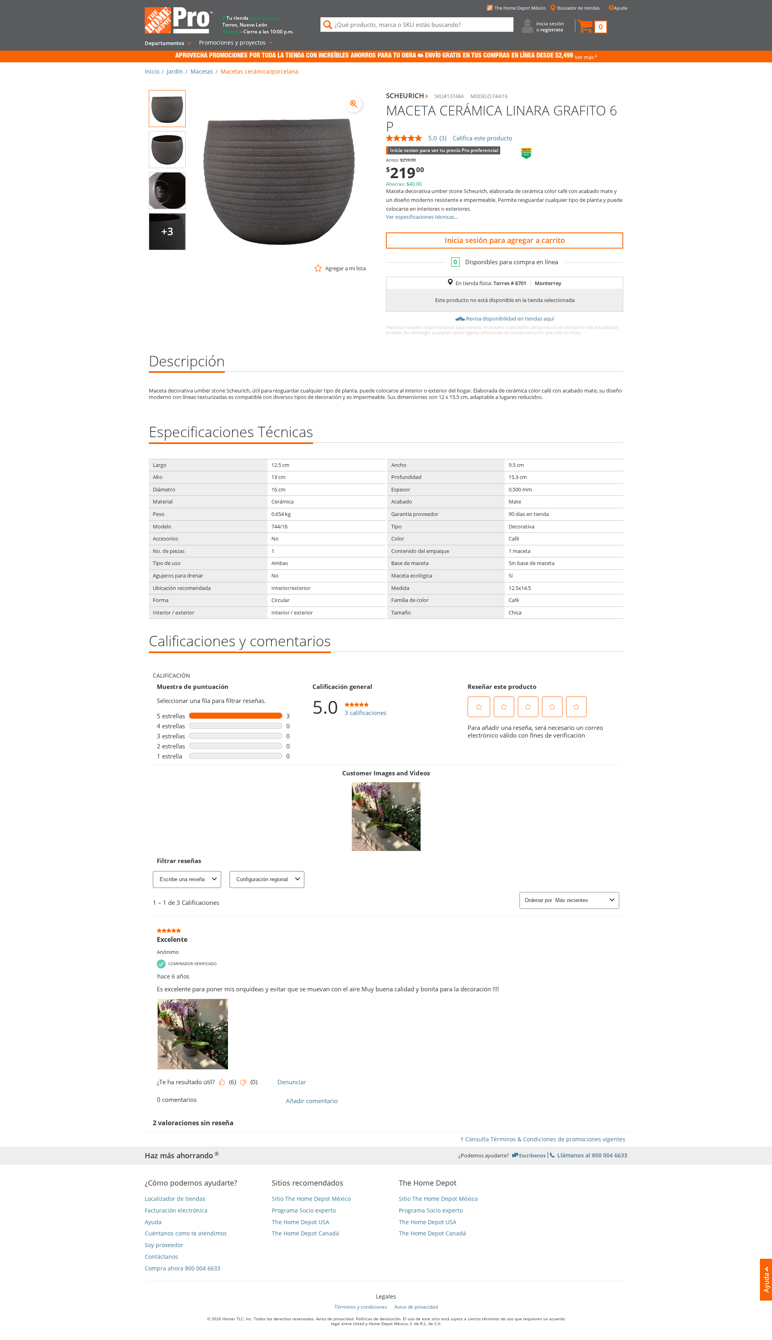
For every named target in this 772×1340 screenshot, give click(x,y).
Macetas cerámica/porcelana (259, 71)
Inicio (152, 71)
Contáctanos (161, 1257)
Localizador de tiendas (175, 1199)
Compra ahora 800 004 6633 (182, 1268)
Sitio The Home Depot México (311, 1199)
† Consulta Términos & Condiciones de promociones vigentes (542, 1139)
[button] (592, 27)
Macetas (202, 71)
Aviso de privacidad (416, 1306)
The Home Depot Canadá (305, 1233)
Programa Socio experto (304, 1210)
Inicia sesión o (550, 26)
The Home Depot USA (300, 1222)
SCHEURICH (405, 95)
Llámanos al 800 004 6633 (591, 1154)
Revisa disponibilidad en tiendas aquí (510, 318)
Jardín (175, 71)
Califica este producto (482, 138)
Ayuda (620, 8)
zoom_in (354, 104)
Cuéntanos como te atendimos (186, 1233)
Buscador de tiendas (578, 8)
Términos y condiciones (361, 1306)
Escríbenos (532, 1155)
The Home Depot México (520, 8)
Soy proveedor (164, 1245)
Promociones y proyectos (232, 42)
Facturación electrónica (176, 1210)
